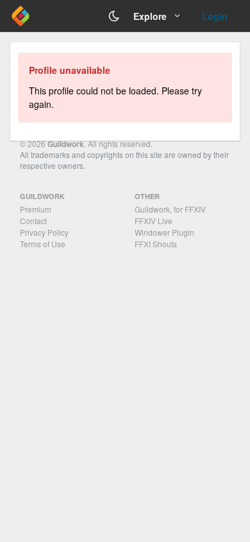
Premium (35, 209)
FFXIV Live (153, 220)
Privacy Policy (44, 232)
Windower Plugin (164, 232)
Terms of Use (42, 243)
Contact (33, 220)
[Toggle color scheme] (114, 16)
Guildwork (65, 144)
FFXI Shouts (156, 243)
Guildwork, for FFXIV (170, 209)
